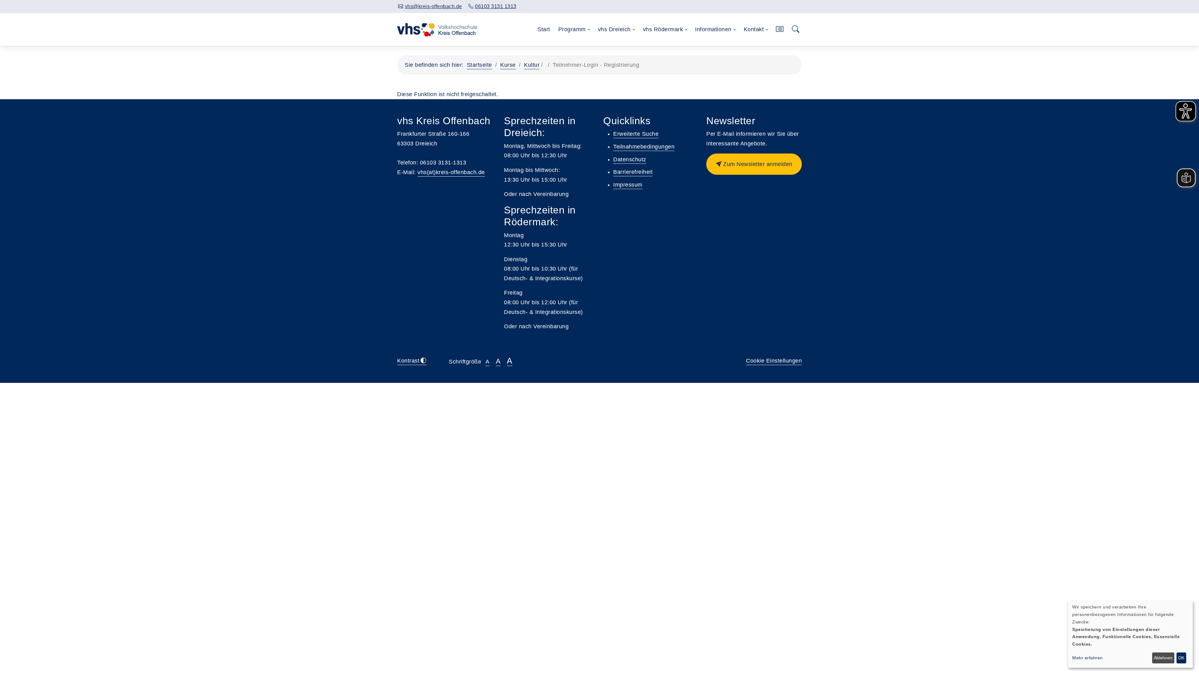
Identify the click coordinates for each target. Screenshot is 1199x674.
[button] (779, 29)
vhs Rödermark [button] (663, 29)
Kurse (508, 65)
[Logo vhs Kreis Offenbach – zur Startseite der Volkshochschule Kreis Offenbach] (437, 29)
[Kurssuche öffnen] (795, 29)
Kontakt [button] (754, 29)
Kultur (532, 65)
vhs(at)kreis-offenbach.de (451, 172)
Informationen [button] (713, 29)
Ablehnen (1163, 657)
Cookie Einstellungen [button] (774, 361)
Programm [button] (572, 29)
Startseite (479, 65)
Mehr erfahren (1087, 657)
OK (1181, 657)
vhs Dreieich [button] (614, 29)
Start (543, 29)
